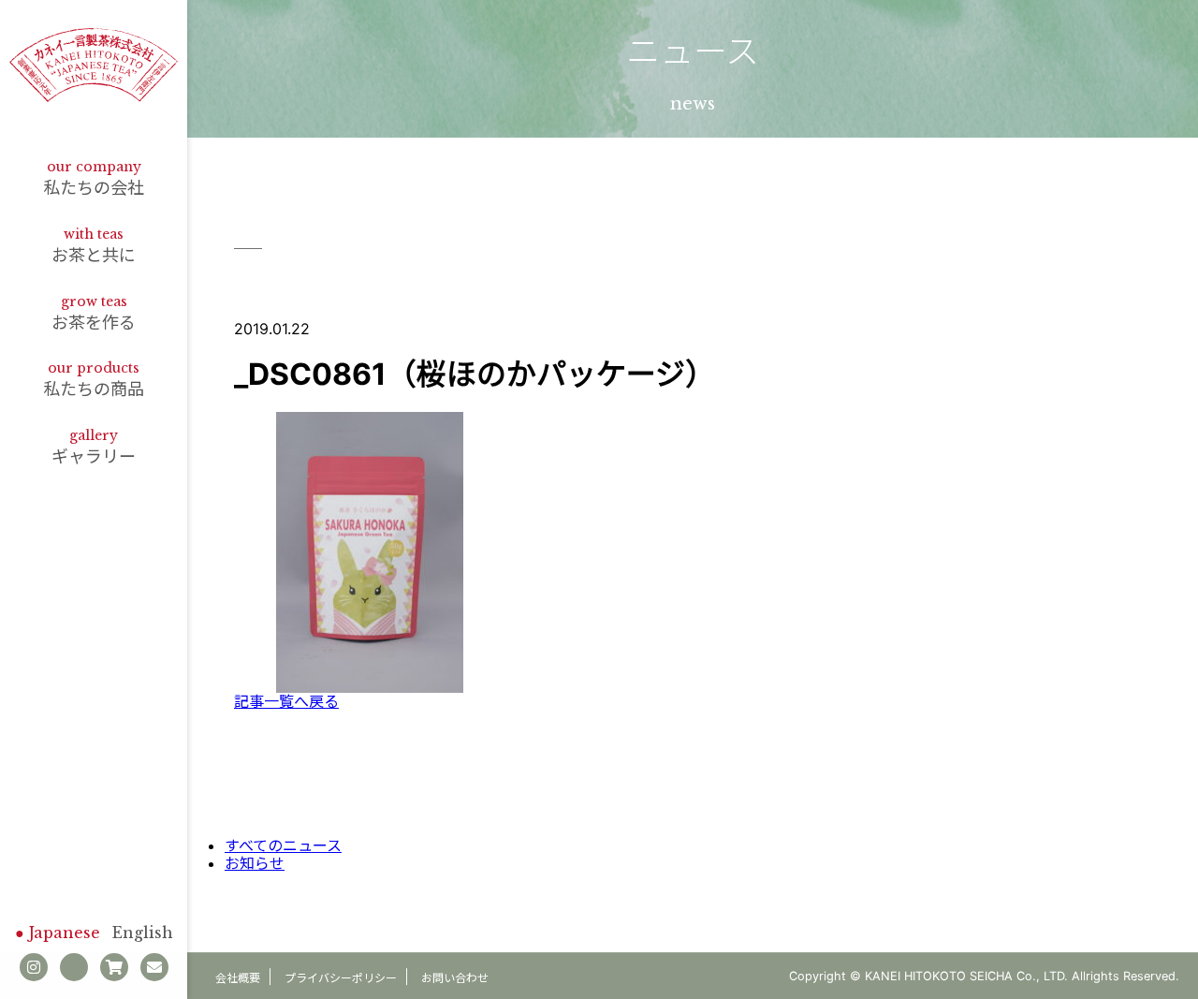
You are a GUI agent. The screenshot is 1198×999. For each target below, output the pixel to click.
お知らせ (255, 863)
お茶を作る (93, 312)
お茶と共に (93, 245)
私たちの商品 (93, 379)
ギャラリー (93, 446)
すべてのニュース (283, 845)
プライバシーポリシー (341, 978)
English (142, 932)
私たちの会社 (93, 178)
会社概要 (237, 978)
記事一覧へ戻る (286, 701)
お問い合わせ (455, 978)
